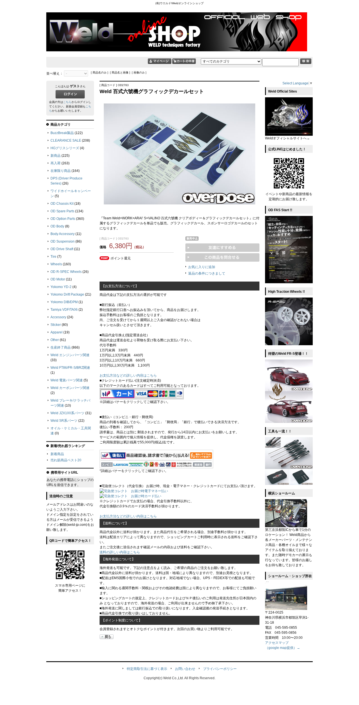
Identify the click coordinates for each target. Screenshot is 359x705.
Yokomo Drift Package (67, 294)
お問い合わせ (185, 669)
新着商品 (57, 454)
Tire (53, 257)
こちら (67, 101)
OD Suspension (62, 241)
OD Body (57, 226)
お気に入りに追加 (201, 267)
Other (54, 340)
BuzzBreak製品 (62, 133)
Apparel (56, 332)
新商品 (55, 156)
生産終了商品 (60, 347)
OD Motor (57, 279)
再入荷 (55, 163)
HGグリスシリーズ (64, 148)
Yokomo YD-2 (61, 287)
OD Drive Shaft (61, 249)
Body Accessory (62, 234)
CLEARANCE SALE (65, 140)
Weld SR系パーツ (63, 421)
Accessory (58, 317)
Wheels (56, 264)
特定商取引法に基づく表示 (147, 669)
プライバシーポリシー (220, 669)
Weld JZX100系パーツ (67, 413)
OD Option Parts (62, 219)
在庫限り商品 (60, 171)
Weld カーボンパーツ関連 (69, 388)
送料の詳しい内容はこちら (120, 552)
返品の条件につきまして (206, 273)
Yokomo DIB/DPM (64, 302)
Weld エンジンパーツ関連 (69, 355)
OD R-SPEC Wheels (66, 272)
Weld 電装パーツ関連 (66, 380)
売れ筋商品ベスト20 (65, 460)
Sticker (55, 325)
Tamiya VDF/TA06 (64, 310)
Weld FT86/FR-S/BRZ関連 (70, 368)
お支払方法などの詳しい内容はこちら (128, 375)
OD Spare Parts (62, 211)
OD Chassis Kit (61, 204)
